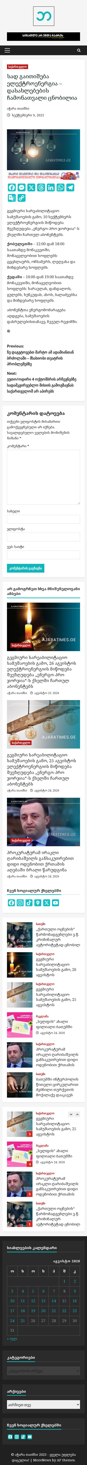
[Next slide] (77, 1114)
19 (33, 1310)
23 (75, 1310)
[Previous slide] (71, 1114)
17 (12, 1310)
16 (75, 1300)
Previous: (40, 355)
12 (33, 1300)
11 (23, 1300)
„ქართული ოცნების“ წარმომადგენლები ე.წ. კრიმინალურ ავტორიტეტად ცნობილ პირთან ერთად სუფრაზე (19, 935)
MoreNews (42, 1460)
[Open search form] (79, 50)
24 (12, 1320)
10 (12, 1300)
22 (64, 1310)
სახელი (13, 511)
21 (54, 1310)
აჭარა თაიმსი (18, 108)
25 (23, 1320)
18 (23, 1310)
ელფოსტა (16, 528)
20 (43, 1310)
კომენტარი (18, 446)
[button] (7, 50)
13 (43, 1300)
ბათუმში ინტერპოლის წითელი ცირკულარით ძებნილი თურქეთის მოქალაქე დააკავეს (19, 1085)
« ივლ (12, 1338)
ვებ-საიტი (15, 546)
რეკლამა (42, 1016)
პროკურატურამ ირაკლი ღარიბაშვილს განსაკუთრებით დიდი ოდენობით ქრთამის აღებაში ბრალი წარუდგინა (40, 861)
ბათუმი (40, 924)
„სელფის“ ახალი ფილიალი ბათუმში (19, 1025)
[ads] (43, 175)
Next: (41, 382)
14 (54, 1300)
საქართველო (17, 66)
